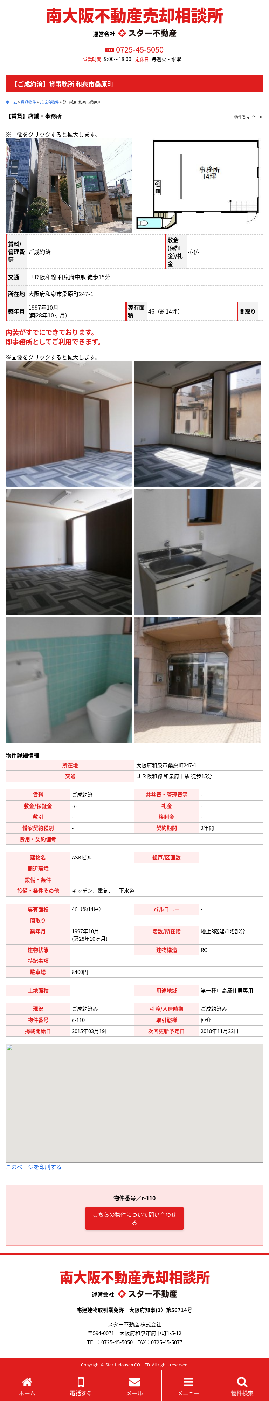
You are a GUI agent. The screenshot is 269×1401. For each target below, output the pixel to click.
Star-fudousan (119, 1364)
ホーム (11, 102)
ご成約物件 (49, 102)
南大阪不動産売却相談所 (134, 14)
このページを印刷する (34, 1166)
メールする (134, 1385)
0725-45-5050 (140, 49)
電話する (81, 1385)
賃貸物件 (28, 102)
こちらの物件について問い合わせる (134, 1218)
